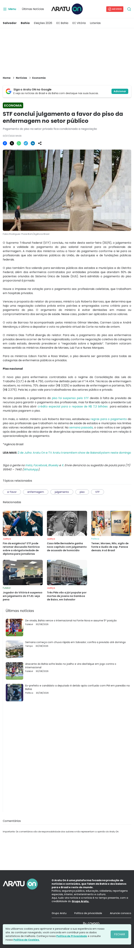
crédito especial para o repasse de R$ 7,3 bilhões (73, 406)
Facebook (40, 465)
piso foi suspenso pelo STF (70, 398)
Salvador (10, 23)
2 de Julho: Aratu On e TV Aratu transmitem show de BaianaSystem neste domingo (74, 453)
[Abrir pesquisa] (129, 9)
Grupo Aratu (59, 913)
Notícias (21, 78)
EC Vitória (79, 23)
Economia (39, 78)
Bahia (25, 23)
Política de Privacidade (71, 936)
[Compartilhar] (40, 143)
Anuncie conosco (120, 913)
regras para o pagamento (108, 419)
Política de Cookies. (26, 940)
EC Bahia (62, 23)
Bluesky (53, 465)
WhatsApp (31, 469)
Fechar (119, 934)
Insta (28, 465)
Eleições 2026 (43, 23)
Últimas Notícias (33, 9)
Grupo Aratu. (80, 901)
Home (7, 78)
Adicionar (120, 91)
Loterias (95, 23)
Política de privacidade (88, 913)
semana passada (81, 427)
